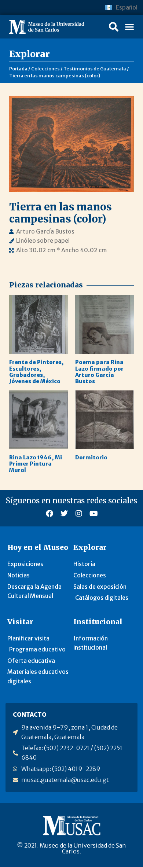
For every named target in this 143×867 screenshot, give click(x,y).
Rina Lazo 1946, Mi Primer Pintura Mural (35, 464)
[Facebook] (49, 513)
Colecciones (45, 68)
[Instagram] (79, 513)
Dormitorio (91, 457)
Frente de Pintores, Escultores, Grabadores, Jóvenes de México (36, 372)
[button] (114, 27)
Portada (18, 68)
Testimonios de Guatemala (94, 68)
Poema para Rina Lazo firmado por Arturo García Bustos (99, 372)
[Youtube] (93, 513)
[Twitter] (64, 513)
